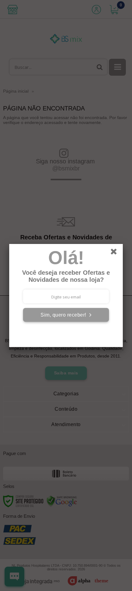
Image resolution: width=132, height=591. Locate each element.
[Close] (115, 252)
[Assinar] (66, 315)
